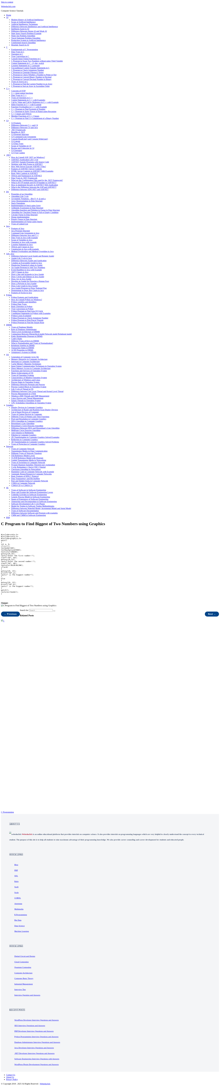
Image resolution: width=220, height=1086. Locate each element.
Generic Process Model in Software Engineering (30, 497)
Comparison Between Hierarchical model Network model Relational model (41, 334)
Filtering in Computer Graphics (23, 435)
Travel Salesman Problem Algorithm (25, 38)
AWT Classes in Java (19, 272)
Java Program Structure (20, 231)
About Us (10, 1077)
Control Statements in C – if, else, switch (27, 63)
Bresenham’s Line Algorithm (22, 423)
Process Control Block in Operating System (28, 387)
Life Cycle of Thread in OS (22, 389)
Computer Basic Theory (23, 978)
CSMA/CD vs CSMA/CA (22, 485)
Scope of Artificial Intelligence (23, 22)
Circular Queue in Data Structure (24, 215)
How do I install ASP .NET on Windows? (28, 157)
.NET (8, 155)
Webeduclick (45, 1084)
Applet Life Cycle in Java (21, 258)
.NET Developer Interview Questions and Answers (34, 1053)
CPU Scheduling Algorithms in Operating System (31, 403)
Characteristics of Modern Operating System (29, 378)
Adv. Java (10, 254)
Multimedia (18, 909)
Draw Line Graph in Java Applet (24, 286)
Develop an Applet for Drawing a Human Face (30, 281)
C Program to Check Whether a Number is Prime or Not (33, 75)
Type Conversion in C (20, 56)
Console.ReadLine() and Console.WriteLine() (29, 139)
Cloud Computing (21, 962)
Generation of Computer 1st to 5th (25, 357)
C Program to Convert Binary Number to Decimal (31, 77)
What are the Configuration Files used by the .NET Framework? (37, 180)
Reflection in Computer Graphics (24, 439)
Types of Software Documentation (25, 511)
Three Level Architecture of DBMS (25, 332)
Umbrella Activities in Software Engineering (29, 495)
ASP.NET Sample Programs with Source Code (30, 162)
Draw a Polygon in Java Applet (23, 283)
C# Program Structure (20, 134)
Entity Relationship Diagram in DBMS (27, 336)
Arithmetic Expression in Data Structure (27, 208)
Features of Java (17, 228)
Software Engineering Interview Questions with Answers (36, 1059)
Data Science (19, 926)
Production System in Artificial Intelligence (28, 40)
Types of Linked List (19, 224)
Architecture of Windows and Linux (25, 380)
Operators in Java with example (24, 242)
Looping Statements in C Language (25, 65)
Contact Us (10, 1075)
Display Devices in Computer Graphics (27, 407)
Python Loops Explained (21, 316)
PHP (8, 517)
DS (7, 192)
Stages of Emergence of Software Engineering (29, 499)
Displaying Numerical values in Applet (26, 265)
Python (9, 295)
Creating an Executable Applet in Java (26, 263)
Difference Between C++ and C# (24, 125)
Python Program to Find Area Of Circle (27, 311)
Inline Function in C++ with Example (26, 105)
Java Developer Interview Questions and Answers (34, 1048)
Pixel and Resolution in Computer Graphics (28, 419)
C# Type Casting (18, 153)
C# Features (16, 123)
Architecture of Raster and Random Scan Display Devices (34, 410)
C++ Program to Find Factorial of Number (28, 109)
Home (8, 15)
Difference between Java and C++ (25, 235)
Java (8, 226)
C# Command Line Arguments (23, 137)
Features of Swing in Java (21, 293)
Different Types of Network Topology (26, 453)
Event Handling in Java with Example (26, 270)
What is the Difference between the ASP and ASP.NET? (33, 187)
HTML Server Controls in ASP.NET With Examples (32, 171)
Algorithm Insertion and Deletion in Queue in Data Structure (35, 210)
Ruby (16, 881)
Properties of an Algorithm (21, 194)
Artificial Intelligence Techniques (24, 24)
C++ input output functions (22, 93)
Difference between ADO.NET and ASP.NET (30, 189)
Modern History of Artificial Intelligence (27, 20)
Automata (18, 904)
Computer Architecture (23, 973)
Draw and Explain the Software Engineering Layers (32, 492)
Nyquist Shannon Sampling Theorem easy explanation (33, 465)
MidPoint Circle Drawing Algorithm (25, 430)
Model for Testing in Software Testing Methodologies (32, 506)
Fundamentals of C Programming (24, 49)
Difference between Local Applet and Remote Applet (32, 256)
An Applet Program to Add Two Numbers (28, 267)
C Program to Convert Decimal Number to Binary (31, 79)
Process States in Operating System (25, 382)
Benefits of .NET (18, 132)
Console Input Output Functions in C (26, 59)
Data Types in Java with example (24, 238)
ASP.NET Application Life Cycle (24, 160)
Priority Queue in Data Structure (24, 219)
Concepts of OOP (18, 91)
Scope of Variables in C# (21, 146)
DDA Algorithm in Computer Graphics (27, 421)
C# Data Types (17, 144)
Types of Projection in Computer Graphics (28, 444)
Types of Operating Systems (22, 375)
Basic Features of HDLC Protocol (25, 476)
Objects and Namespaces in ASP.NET (26, 176)
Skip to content (7, 2)
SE (7, 488)
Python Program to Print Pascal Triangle (27, 320)
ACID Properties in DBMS (22, 350)
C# (7, 121)
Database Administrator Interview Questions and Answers (37, 1042)
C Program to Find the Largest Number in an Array (31, 84)
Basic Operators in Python (21, 306)
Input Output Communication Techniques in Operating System (36, 366)
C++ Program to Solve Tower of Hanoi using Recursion (33, 111)
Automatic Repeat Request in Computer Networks (31, 474)
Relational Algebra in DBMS (23, 345)
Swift (16, 887)
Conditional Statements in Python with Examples (31, 313)
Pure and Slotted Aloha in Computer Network (29, 481)
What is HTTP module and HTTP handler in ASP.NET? (33, 183)
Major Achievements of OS (22, 373)
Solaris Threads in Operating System (26, 400)
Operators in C (17, 54)
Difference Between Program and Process (28, 384)
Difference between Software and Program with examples (34, 513)
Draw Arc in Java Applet (21, 279)
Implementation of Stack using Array (26, 205)
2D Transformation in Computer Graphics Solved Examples (35, 437)
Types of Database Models (22, 327)
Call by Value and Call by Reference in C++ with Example (35, 102)
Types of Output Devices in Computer (26, 414)
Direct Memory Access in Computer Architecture (31, 368)
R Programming (20, 915)
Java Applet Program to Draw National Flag (29, 288)
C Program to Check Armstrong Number (27, 70)
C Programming (7, 812)
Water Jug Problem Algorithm (23, 36)
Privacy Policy (12, 1079)
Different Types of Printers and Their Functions (30, 417)
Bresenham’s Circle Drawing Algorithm (27, 426)
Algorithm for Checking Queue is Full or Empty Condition (34, 212)
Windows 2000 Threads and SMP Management (30, 396)
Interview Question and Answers (27, 995)
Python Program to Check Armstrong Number (29, 318)
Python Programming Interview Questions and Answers (36, 1037)
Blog (16, 865)
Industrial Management (23, 984)
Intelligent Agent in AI (20, 29)
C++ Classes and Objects (21, 114)
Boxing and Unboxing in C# (22, 148)
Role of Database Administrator (24, 329)
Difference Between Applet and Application (28, 261)
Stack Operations (18, 203)
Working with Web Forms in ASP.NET (27, 164)
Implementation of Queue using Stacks (26, 222)
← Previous (10, 614)
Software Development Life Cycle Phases (28, 504)
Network (9, 446)
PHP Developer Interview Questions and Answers (34, 1031)
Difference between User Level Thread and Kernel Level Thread (37, 391)
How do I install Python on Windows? (26, 300)
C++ (8, 88)
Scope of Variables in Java (21, 240)
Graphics (9, 405)
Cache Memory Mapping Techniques (26, 364)
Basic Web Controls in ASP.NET (24, 173)
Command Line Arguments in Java (25, 233)
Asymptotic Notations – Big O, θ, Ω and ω (28, 199)
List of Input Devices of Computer (25, 412)
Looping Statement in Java (22, 244)
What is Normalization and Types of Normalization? (32, 343)
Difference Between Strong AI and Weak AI (29, 31)
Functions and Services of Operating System (29, 371)
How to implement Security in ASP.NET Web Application (34, 185)
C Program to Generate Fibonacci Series (27, 72)
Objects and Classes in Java (22, 247)
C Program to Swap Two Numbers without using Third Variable (37, 61)
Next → (212, 614)
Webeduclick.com (8, 6)
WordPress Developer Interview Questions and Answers (36, 1020)
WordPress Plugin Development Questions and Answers (36, 1064)
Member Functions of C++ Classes (25, 116)
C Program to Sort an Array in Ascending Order (30, 86)
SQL (16, 876)
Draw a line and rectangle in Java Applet (27, 274)
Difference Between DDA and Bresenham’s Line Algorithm (35, 428)
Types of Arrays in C (19, 82)
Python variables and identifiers (23, 302)
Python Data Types (19, 304)
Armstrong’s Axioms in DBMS (23, 352)
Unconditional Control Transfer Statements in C (30, 68)
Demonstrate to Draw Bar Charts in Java (27, 290)
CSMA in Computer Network (23, 483)
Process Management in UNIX (23, 394)
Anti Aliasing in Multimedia (22, 433)
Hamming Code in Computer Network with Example (32, 472)
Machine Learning (21, 931)
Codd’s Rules (16, 339)
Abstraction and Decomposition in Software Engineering (34, 501)
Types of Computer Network (22, 449)
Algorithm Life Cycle (20, 196)
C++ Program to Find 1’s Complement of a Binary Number (35, 118)
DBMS (9, 325)
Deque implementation (20, 217)
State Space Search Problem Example (26, 33)
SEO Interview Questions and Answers (29, 1026)
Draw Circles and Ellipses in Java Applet (27, 277)
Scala (16, 892)
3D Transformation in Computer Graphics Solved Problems (35, 442)
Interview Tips (20, 989)
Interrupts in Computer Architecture (25, 361)
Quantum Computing (22, 967)
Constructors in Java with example (25, 249)
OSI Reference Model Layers (23, 456)
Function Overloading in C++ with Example (29, 107)
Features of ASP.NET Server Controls (26, 169)
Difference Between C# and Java (24, 127)
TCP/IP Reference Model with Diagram (27, 458)
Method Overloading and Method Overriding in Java (32, 251)
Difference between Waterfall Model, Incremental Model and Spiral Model (41, 508)
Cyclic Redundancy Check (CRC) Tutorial (28, 467)
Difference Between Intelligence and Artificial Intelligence (34, 26)
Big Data (17, 920)
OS (7, 355)
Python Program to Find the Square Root (27, 322)
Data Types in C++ (19, 95)
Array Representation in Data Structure (27, 201)
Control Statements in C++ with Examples (28, 100)
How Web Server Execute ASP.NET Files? (28, 166)
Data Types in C (17, 52)
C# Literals (15, 141)
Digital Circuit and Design (24, 956)
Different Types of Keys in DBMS (25, 341)
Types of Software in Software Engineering (28, 490)
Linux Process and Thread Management (27, 398)
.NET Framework (18, 130)
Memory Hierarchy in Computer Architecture (29, 359)
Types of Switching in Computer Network (28, 462)
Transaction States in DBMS (22, 348)
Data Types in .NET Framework (24, 178)
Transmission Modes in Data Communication (29, 451)
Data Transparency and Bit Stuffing (25, 478)
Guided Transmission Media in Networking (28, 460)
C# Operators (16, 150)
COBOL (17, 898)
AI (7, 17)
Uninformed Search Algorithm (23, 43)
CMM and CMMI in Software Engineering (28, 515)
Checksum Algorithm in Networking (26, 469)
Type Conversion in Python (22, 309)
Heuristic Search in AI (20, 45)
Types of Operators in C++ (22, 98)
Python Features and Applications (24, 297)
